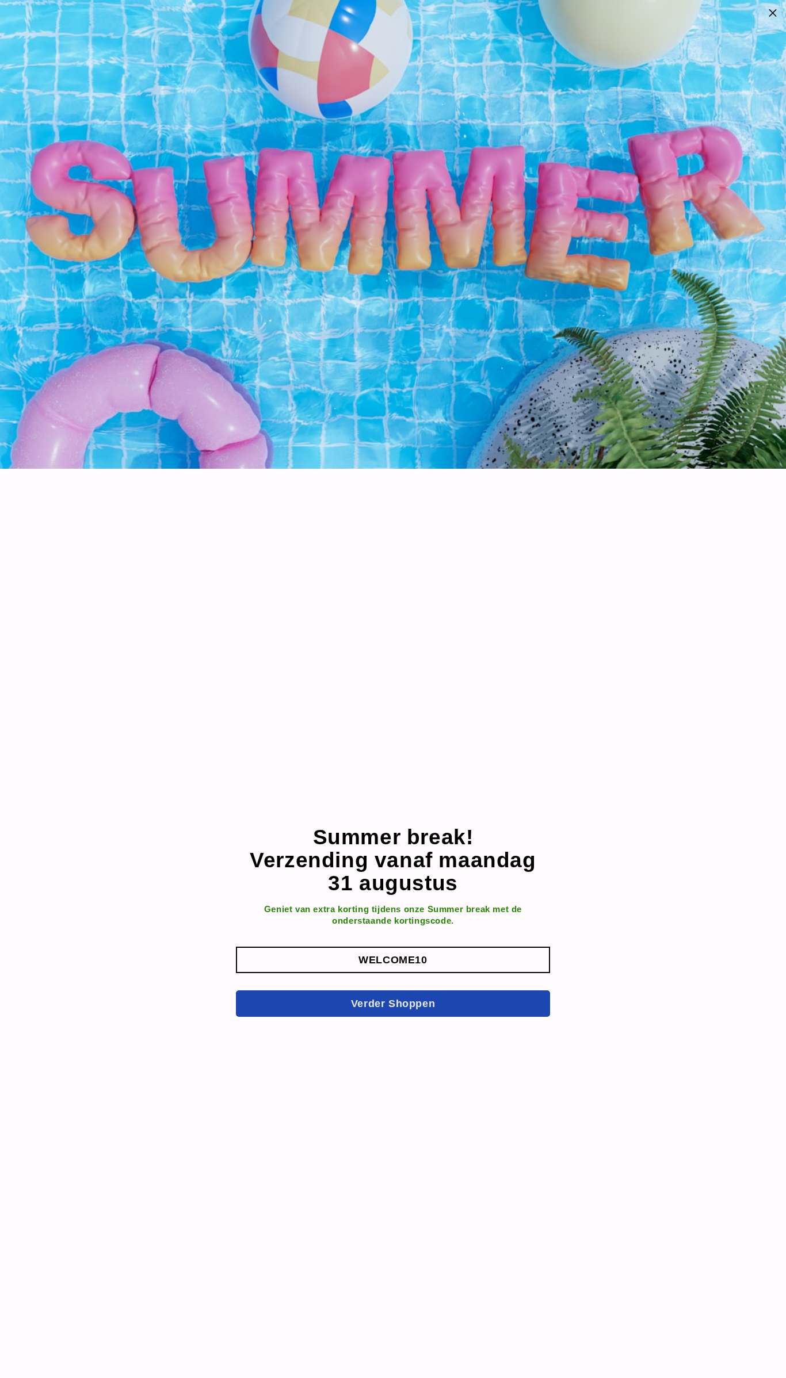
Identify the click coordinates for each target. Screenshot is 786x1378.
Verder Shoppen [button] (393, 1003)
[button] (393, 960)
